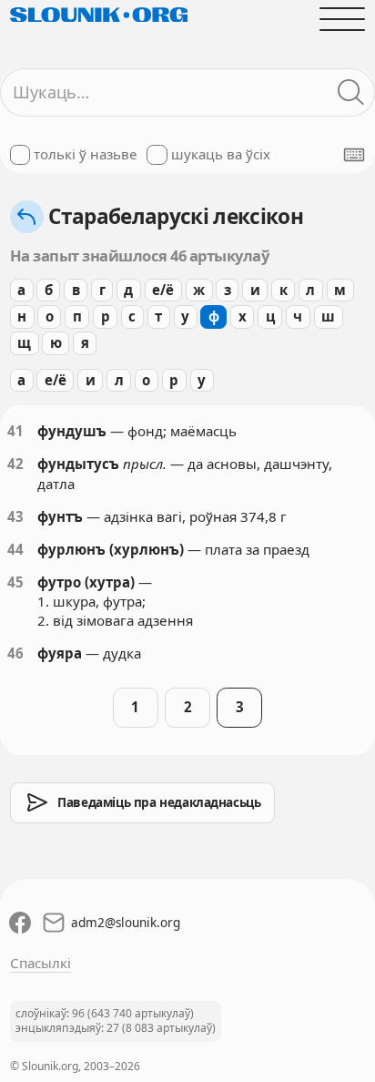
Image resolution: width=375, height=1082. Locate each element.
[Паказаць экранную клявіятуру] (354, 155)
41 (15, 431)
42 (15, 463)
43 (15, 516)
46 (15, 653)
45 (15, 582)
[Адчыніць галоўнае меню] (342, 18)
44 (15, 549)
